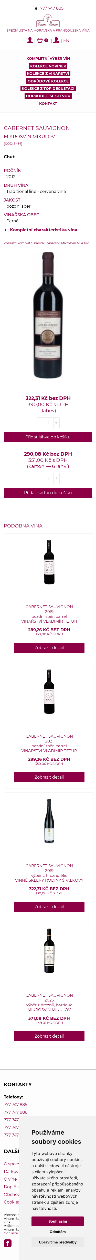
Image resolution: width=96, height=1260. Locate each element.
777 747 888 (15, 1127)
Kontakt (48, 103)
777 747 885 (51, 8)
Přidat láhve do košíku (48, 437)
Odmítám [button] (58, 1231)
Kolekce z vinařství (48, 73)
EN (66, 40)
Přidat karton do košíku (48, 492)
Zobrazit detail (49, 647)
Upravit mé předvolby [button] (58, 1242)
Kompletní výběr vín (48, 58)
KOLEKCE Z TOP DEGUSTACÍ (48, 88)
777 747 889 (15, 1135)
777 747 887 (15, 1120)
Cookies (12, 1202)
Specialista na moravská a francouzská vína (48, 30)
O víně (10, 1179)
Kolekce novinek (48, 66)
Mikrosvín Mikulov (29, 136)
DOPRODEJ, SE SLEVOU (48, 96)
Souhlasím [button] (57, 1221)
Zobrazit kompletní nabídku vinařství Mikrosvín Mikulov (46, 243)
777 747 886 (15, 1112)
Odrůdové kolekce (48, 81)
